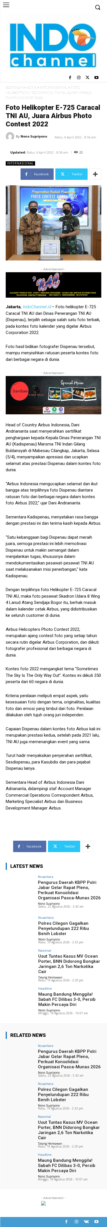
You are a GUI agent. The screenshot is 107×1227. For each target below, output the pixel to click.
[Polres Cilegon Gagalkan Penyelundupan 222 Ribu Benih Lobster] (20, 926)
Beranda (14, 87)
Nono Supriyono (34, 136)
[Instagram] (78, 77)
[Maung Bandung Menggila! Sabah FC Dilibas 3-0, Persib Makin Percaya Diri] (20, 997)
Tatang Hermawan (50, 977)
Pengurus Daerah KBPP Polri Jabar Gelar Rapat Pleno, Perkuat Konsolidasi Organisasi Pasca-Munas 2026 (69, 890)
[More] (95, 174)
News (31, 87)
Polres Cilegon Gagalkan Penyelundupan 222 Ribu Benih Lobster (63, 928)
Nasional (44, 950)
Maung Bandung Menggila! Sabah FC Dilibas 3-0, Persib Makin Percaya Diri (67, 999)
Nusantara (45, 876)
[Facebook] (70, 77)
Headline (45, 988)
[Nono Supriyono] (11, 136)
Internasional (53, 87)
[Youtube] (96, 77)
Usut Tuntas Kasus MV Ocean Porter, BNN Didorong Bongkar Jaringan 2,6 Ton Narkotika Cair (69, 964)
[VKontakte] (86, 1222)
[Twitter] (87, 77)
